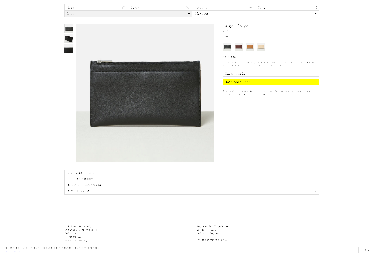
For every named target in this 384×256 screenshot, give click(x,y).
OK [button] (367, 250)
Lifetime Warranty (78, 226)
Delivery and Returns (80, 229)
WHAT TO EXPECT (79, 191)
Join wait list (271, 82)
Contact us (72, 237)
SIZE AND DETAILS (82, 173)
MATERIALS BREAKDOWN (84, 185)
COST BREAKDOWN (80, 179)
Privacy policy (75, 240)
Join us (70, 233)
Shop (70, 14)
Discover (201, 14)
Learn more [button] (12, 251)
